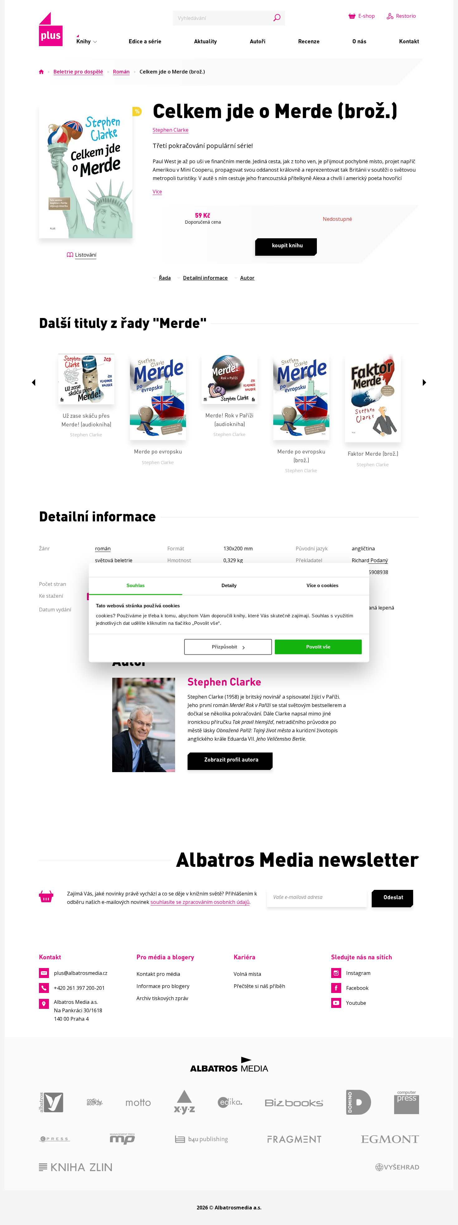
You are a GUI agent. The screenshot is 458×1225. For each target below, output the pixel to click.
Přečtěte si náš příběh (259, 986)
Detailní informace (205, 277)
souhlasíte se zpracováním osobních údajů (200, 902)
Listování (85, 254)
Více (157, 191)
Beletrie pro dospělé (78, 71)
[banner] (51, 29)
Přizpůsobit (224, 646)
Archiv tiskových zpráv (162, 998)
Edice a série (145, 41)
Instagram (358, 973)
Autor (247, 277)
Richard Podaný (370, 560)
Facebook (357, 988)
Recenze (309, 41)
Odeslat (393, 897)
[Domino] (358, 1102)
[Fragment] (294, 1139)
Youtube (356, 1002)
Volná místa (247, 974)
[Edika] (230, 1102)
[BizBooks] (294, 1102)
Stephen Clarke (170, 129)
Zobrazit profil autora (231, 759)
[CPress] (54, 1139)
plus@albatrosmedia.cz (80, 973)
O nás (359, 41)
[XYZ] (184, 1102)
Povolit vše (318, 646)
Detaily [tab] (229, 585)
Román (121, 71)
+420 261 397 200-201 (79, 988)
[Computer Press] (406, 1102)
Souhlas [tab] (135, 585)
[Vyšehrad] (397, 1167)
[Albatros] (51, 1102)
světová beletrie (113, 560)
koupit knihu (287, 245)
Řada (165, 277)
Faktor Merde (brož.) (373, 453)
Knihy (84, 41)
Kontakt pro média (158, 974)
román (103, 548)
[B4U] (201, 1139)
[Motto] (138, 1102)
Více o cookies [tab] (322, 585)
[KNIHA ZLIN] (75, 1167)
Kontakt (409, 41)
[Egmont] (390, 1139)
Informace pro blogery (162, 986)
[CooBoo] (95, 1102)
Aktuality (205, 41)
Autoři (257, 41)
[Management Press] (122, 1139)
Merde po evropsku (158, 451)
